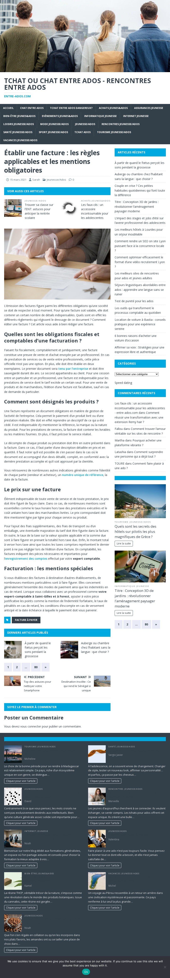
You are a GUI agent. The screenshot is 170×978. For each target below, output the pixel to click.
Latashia (120, 452)
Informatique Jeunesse (100, 116)
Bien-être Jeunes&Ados (19, 116)
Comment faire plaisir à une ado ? (129, 835)
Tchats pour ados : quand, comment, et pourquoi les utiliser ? (132, 794)
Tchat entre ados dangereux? (71, 108)
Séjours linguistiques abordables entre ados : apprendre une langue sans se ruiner (140, 289)
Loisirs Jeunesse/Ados (18, 124)
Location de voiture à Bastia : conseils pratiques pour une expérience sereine (140, 324)
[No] (165, 967)
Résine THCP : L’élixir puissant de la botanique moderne (46, 879)
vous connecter (30, 726)
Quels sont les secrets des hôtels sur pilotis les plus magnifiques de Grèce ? (135, 531)
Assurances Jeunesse (148, 108)
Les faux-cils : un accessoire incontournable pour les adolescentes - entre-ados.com (140, 408)
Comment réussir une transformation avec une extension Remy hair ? (139, 417)
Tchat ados (82, 132)
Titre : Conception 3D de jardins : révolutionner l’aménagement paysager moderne (137, 206)
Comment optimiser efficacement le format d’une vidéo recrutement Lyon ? (140, 261)
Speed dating (123, 383)
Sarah (36, 179)
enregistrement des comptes (26, 559)
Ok (86, 971)
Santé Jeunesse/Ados (17, 132)
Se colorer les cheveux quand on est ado (134, 750)
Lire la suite (124, 543)
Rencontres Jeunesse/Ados (121, 124)
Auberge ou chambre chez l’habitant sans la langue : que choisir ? (95, 647)
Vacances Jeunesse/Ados (20, 140)
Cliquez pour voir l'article (20, 780)
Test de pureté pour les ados (134, 301)
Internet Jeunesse (136, 116)
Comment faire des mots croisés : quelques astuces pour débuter (51, 794)
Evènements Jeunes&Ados (60, 116)
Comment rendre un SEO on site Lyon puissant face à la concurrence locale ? (140, 245)
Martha (119, 440)
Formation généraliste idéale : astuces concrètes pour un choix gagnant (48, 837)
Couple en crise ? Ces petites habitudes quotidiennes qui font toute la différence (140, 190)
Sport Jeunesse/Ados (53, 132)
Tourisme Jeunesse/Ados (114, 132)
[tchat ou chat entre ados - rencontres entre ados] (85, 70)
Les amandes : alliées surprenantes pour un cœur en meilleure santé (52, 921)
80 (36, 667)
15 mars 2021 (18, 179)
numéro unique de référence (82, 475)
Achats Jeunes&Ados (113, 108)
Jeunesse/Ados (85, 124)
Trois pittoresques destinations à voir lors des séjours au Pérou (134, 879)
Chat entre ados (32, 108)
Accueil (8, 108)
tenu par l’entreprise (73, 369)
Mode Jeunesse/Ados (54, 124)
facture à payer (26, 620)
